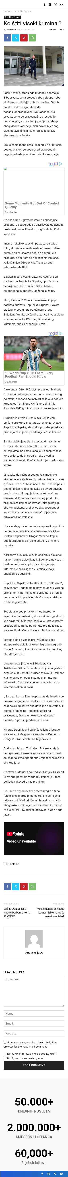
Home (7, 11)
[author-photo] (34, 947)
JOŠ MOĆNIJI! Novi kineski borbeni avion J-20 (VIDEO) (18, 912)
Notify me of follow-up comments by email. (31, 1053)
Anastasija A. (14, 29)
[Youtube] (61, 5)
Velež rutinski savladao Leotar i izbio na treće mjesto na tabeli (50, 912)
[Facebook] (44, 5)
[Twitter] (55, 5)
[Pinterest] (24, 37)
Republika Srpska (22, 11)
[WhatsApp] (32, 37)
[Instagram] (50, 5)
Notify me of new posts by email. (26, 1058)
